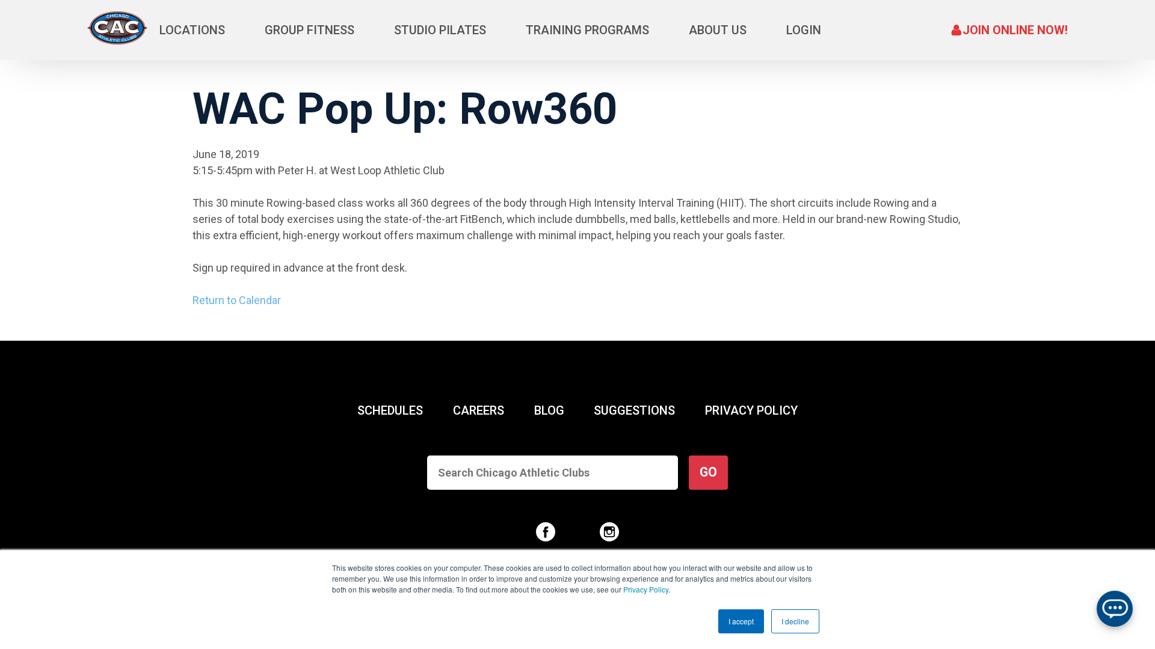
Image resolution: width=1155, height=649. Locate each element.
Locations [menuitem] (192, 30)
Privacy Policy (645, 589)
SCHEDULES (390, 410)
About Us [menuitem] (718, 30)
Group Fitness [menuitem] (309, 30)
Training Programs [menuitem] (587, 30)
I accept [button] (741, 621)
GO (708, 472)
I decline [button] (795, 621)
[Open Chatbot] (1115, 609)
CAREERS (478, 410)
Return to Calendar (236, 300)
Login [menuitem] (803, 30)
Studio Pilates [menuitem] (440, 30)
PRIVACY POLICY (751, 410)
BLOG (549, 410)
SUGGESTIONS (634, 410)
